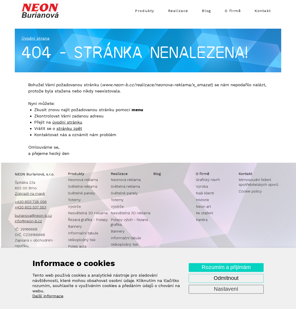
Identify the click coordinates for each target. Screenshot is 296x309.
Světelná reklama (82, 186)
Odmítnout (226, 278)
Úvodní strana (35, 38)
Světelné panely (81, 193)
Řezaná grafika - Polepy (88, 219)
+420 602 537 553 (30, 207)
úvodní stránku (67, 122)
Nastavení (226, 289)
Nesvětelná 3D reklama (88, 213)
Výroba (202, 186)
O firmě (233, 11)
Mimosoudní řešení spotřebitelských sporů (258, 182)
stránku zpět (69, 128)
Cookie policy (250, 191)
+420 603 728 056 (31, 201)
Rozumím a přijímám (226, 267)
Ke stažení (204, 213)
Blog (206, 11)
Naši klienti (205, 193)
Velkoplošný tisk (82, 240)
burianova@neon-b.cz (33, 215)
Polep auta (77, 246)
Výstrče (74, 206)
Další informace (47, 296)
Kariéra (201, 219)
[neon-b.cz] (52, 11)
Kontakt (263, 11)
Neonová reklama (83, 179)
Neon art (203, 206)
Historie (202, 200)
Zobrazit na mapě (30, 193)
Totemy (74, 200)
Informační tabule (83, 233)
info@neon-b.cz (28, 221)
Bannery (75, 226)
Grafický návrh (208, 179)
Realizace (178, 11)
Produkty (144, 11)
